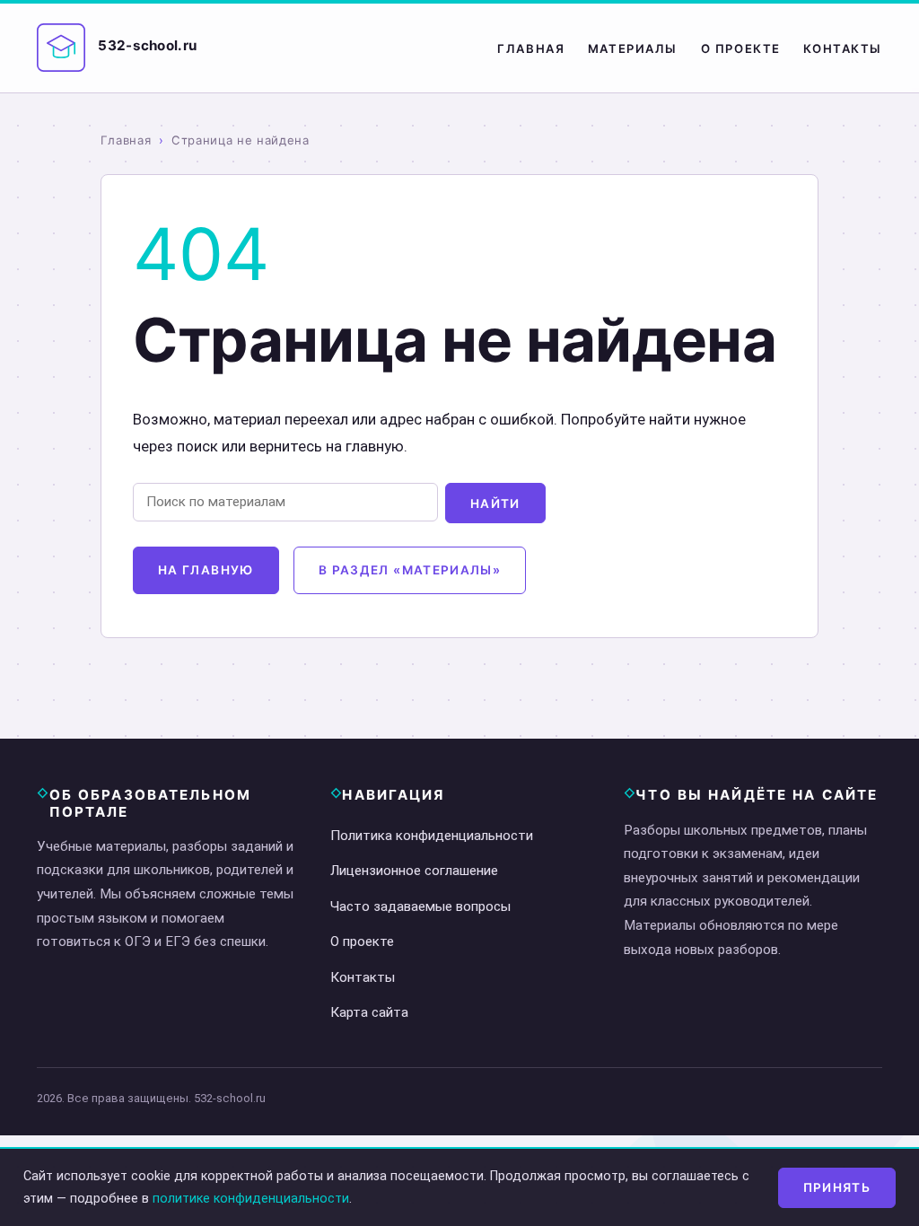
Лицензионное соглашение (414, 871)
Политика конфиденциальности (431, 836)
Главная (531, 48)
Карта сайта (369, 1012)
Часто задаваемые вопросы (420, 906)
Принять (837, 1187)
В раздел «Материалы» (410, 570)
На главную (206, 570)
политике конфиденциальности (251, 1198)
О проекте (741, 48)
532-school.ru (147, 45)
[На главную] (61, 47)
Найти (495, 503)
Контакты (842, 48)
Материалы (633, 48)
